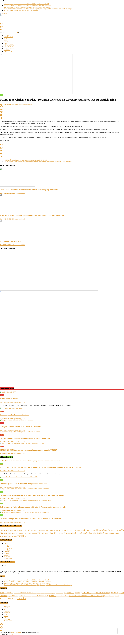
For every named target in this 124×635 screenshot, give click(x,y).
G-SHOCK (77, 530)
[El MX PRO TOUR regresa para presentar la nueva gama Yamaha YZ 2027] (22, 443)
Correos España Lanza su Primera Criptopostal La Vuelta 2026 (23, 484)
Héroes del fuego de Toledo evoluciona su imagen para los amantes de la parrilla (27, 7)
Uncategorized (8, 558)
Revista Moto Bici (18, 104)
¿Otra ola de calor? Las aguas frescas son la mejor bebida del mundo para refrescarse (32, 215)
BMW (27, 530)
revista (72, 533)
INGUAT (113, 530)
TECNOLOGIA (8, 46)
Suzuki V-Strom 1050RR (9, 399)
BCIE (23, 530)
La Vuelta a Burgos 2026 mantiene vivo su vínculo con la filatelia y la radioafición (30, 519)
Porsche (67, 533)
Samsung (99, 532)
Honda (99, 529)
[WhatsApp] (62, 109)
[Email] (62, 115)
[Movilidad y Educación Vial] (17, 238)
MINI (47, 533)
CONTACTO (8, 51)
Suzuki (117, 533)
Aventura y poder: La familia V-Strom (14, 415)
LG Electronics (26, 533)
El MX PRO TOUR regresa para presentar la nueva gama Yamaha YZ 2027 (28, 450)
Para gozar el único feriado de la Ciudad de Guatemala (20, 427)
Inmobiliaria (7, 553)
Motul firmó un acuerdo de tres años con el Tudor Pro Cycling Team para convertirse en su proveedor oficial (40, 467)
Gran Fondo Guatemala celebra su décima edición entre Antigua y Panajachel (29, 190)
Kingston (3, 533)
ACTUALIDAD (8, 37)
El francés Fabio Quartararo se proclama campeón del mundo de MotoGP (26, 160)
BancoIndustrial (18, 530)
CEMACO (46, 530)
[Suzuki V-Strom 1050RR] (8, 392)
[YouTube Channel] (62, 29)
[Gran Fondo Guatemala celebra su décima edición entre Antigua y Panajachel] (17, 186)
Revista (6, 555)
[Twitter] (62, 112)
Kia (122, 530)
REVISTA (7, 50)
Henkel (93, 530)
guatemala (86, 530)
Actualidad (7, 543)
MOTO (6, 38)
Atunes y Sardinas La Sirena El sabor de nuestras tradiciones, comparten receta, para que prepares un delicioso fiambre (38, 161)
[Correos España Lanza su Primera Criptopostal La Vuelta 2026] (18, 477)
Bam (11, 530)
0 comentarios (28, 104)
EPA (61, 530)
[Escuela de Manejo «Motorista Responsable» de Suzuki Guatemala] (20, 431)
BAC (8, 530)
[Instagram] (62, 26)
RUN (5, 43)
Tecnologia (3, 536)
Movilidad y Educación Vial (10, 241)
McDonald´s (34, 533)
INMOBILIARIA (9, 48)
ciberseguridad (52, 530)
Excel (65, 530)
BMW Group (33, 530)
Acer (2, 530)
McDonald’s (41, 533)
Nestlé (62, 533)
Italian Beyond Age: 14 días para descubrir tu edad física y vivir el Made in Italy (26, 4)
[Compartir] (62, 117)
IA (109, 530)
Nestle (58, 533)
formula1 (70, 530)
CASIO (38, 530)
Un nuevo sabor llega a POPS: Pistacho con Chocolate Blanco (21, 10)
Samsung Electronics (109, 533)
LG (20, 533)
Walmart (10, 536)
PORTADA (7, 35)
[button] (1, 382)
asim (5, 530)
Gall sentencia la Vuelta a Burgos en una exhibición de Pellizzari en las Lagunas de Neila (33, 507)
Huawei (106, 530)
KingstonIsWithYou (12, 533)
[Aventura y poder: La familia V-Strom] (11, 408)
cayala (42, 530)
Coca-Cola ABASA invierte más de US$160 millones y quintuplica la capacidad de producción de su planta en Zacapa (38, 8)
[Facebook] (62, 23)
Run (8, 550)
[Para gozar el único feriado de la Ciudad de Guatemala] (16, 420)
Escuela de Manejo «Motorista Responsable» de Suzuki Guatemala (25, 438)
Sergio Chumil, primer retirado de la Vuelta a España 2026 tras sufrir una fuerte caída (32, 495)
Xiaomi (15, 536)
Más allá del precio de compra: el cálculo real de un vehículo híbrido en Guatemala (27, 5)
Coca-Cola (58, 530)
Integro (118, 530)
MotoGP (52, 533)
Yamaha (21, 535)
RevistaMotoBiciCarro (84, 533)
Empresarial (7, 551)
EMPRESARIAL (9, 45)
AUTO (6, 42)
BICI (5, 40)
